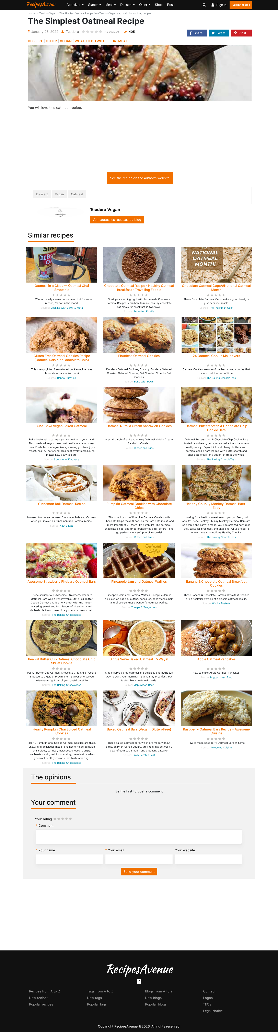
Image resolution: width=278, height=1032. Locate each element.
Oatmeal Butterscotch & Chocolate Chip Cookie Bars (216, 428)
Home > (33, 13)
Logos (208, 998)
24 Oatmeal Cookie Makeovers (216, 356)
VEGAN (66, 41)
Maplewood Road (144, 684)
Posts (171, 5)
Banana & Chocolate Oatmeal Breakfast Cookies (216, 583)
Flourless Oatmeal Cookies (139, 356)
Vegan (59, 194)
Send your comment (139, 872)
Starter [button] (93, 5)
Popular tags (97, 1004)
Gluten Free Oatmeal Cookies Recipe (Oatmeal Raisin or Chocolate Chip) (62, 358)
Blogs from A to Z (159, 991)
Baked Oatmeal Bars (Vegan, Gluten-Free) (139, 729)
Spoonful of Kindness (66, 459)
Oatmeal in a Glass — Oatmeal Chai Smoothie (62, 288)
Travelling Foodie (144, 311)
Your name (46, 850)
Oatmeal (77, 194)
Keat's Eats (66, 525)
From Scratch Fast (144, 755)
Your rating (43, 819)
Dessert (42, 194)
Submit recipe (241, 4)
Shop (159, 5)
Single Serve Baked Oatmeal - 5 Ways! (139, 659)
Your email (116, 850)
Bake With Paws (144, 381)
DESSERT (35, 41)
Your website (185, 850)
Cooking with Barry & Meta (66, 307)
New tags (94, 998)
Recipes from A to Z (44, 991)
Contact (209, 991)
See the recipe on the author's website (140, 178)
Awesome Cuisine (221, 747)
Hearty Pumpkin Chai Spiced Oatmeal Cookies (62, 731)
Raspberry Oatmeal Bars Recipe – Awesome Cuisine (216, 731)
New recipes (38, 998)
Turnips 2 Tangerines (144, 607)
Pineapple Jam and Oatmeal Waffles (139, 581)
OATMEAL (120, 41)
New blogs (153, 998)
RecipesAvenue (41, 4)
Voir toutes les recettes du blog (117, 220)
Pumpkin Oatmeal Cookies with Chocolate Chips (139, 506)
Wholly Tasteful (221, 603)
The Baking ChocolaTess (221, 377)
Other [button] (143, 5)
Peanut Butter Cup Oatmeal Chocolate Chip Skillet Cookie (61, 661)
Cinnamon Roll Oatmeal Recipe (61, 504)
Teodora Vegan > (49, 13)
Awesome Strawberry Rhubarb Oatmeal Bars (61, 581)
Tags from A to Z (100, 991)
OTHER (51, 41)
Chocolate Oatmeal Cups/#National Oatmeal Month (216, 288)
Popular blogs (155, 1004)
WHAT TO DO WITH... (91, 41)
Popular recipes (41, 1004)
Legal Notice (213, 1011)
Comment (46, 825)
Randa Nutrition (66, 377)
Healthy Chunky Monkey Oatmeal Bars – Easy (216, 506)
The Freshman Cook (221, 307)
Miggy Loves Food (221, 677)
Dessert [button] (126, 5)
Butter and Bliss (144, 448)
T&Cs (207, 1004)
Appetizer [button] (74, 5)
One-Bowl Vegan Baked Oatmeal (62, 426)
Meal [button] (109, 5)
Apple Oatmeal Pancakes (216, 659)
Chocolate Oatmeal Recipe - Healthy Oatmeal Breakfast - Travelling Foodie (139, 288)
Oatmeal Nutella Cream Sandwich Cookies (139, 426)
